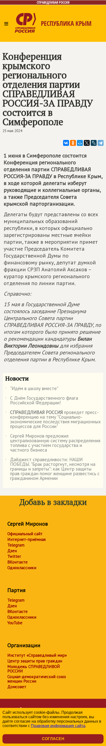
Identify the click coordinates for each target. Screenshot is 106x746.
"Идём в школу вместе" (31, 389)
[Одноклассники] (73, 143)
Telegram (15, 545)
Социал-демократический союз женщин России (36, 678)
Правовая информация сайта (58, 726)
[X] (87, 143)
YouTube (14, 623)
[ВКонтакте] (66, 143)
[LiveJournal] (94, 143)
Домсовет (16, 687)
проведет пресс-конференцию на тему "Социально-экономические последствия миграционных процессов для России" (53, 419)
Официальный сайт (25, 534)
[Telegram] (101, 143)
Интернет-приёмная (26, 539)
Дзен (12, 550)
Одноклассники (21, 567)
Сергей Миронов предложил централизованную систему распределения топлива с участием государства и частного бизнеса (52, 443)
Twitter (14, 556)
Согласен (53, 739)
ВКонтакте (17, 562)
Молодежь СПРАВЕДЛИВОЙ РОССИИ (33, 668)
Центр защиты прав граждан (34, 661)
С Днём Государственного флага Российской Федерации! (41, 401)
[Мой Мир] (80, 143)
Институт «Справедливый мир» (37, 655)
